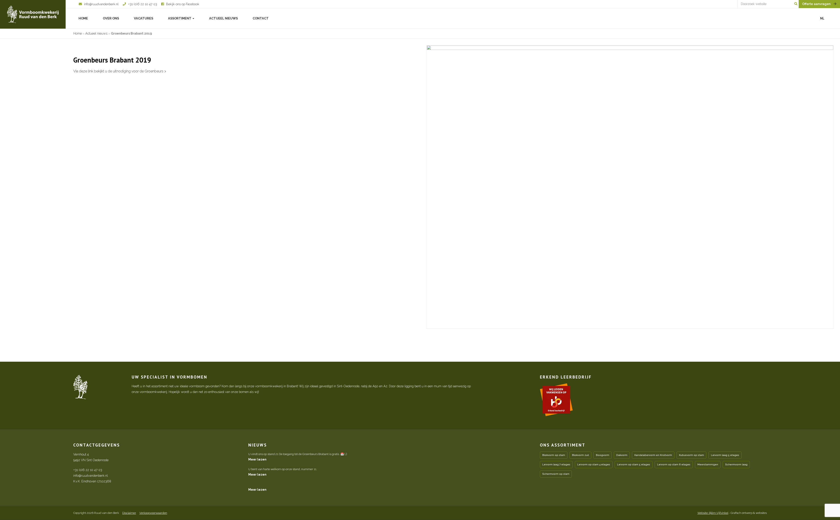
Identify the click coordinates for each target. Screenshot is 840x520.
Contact (261, 18)
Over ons (111, 18)
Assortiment (180, 18)
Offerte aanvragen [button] (816, 4)
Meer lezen (257, 459)
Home (83, 18)
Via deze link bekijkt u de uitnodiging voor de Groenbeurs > (119, 71)
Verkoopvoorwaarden (153, 513)
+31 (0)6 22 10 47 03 (87, 470)
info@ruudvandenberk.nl (90, 475)
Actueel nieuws (223, 18)
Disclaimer (129, 513)
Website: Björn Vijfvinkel (712, 513)
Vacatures (143, 18)
